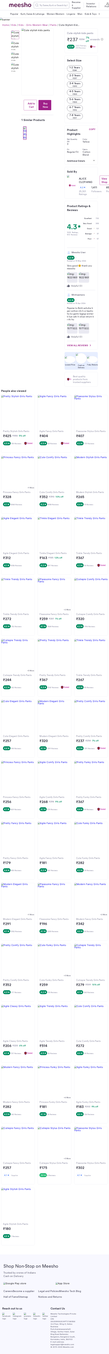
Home (5, 25)
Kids (13, 25)
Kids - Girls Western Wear (33, 25)
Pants (53, 25)
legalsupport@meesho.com (62, 1344)
